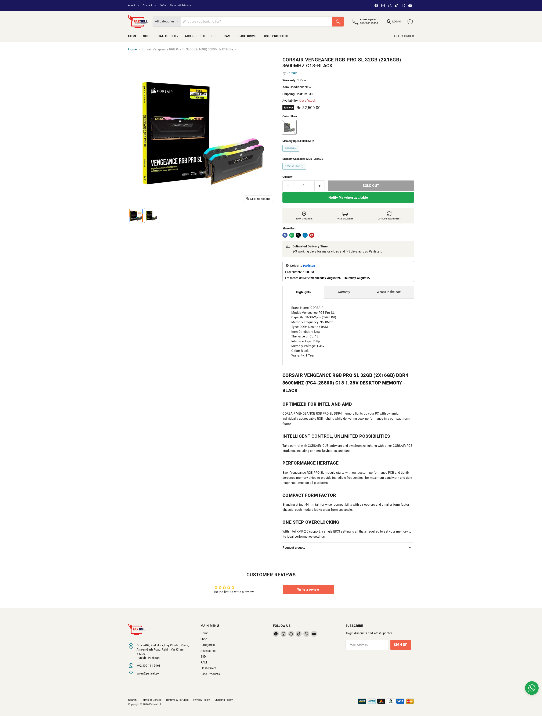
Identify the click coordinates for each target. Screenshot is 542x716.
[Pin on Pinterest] (311, 235)
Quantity (287, 176)
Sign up (400, 645)
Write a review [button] (308, 589)
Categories (167, 36)
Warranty (343, 292)
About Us (133, 5)
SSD (214, 36)
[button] (394, 21)
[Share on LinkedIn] (305, 235)
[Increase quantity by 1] (320, 185)
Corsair (291, 73)
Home (132, 36)
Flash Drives (247, 36)
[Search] (338, 21)
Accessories (195, 36)
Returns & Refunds (180, 5)
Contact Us (149, 5)
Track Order (404, 36)
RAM (227, 36)
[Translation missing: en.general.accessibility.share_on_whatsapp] (291, 235)
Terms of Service (151, 699)
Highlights (303, 292)
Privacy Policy (201, 699)
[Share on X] (298, 235)
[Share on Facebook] (285, 235)
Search (132, 699)
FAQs (163, 5)
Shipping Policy (223, 699)
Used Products (276, 36)
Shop (147, 36)
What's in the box (389, 292)
